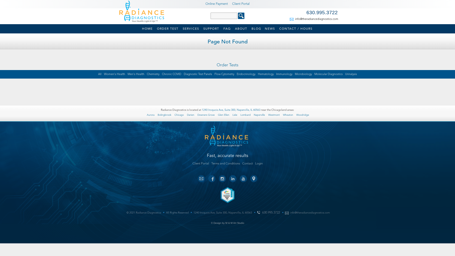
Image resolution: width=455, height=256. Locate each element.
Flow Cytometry (224, 74)
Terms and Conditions (225, 163)
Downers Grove (206, 115)
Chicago (179, 115)
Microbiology (303, 74)
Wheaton (288, 115)
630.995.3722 (322, 12)
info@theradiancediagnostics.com (316, 19)
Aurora (150, 115)
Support (211, 28)
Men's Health (136, 74)
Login (259, 163)
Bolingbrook (164, 115)
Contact (295, 28)
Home (147, 28)
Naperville (259, 115)
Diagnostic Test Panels (198, 74)
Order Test (167, 28)
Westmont (274, 115)
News (270, 28)
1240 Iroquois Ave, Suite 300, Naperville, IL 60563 (231, 110)
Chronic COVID (171, 74)
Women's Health (114, 74)
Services (191, 28)
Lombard (245, 115)
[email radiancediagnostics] (201, 178)
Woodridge (302, 115)
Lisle (234, 115)
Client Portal (241, 4)
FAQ (227, 28)
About (241, 28)
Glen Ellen (223, 115)
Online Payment (216, 4)
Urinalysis (351, 74)
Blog (256, 28)
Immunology (284, 74)
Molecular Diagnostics (328, 74)
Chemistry (153, 74)
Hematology (266, 74)
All (99, 74)
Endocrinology (246, 74)
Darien (190, 115)
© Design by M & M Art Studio (227, 223)
